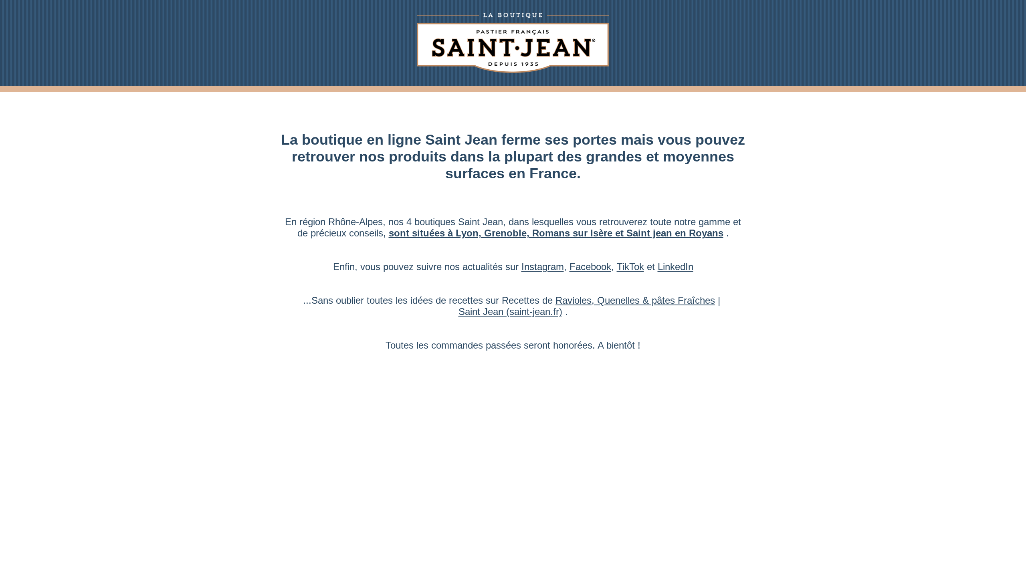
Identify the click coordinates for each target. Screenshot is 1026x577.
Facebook (590, 266)
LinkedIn (675, 266)
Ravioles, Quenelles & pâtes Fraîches (635, 300)
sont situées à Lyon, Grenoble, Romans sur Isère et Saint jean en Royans (556, 233)
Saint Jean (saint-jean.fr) (510, 311)
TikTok (630, 266)
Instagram (542, 266)
